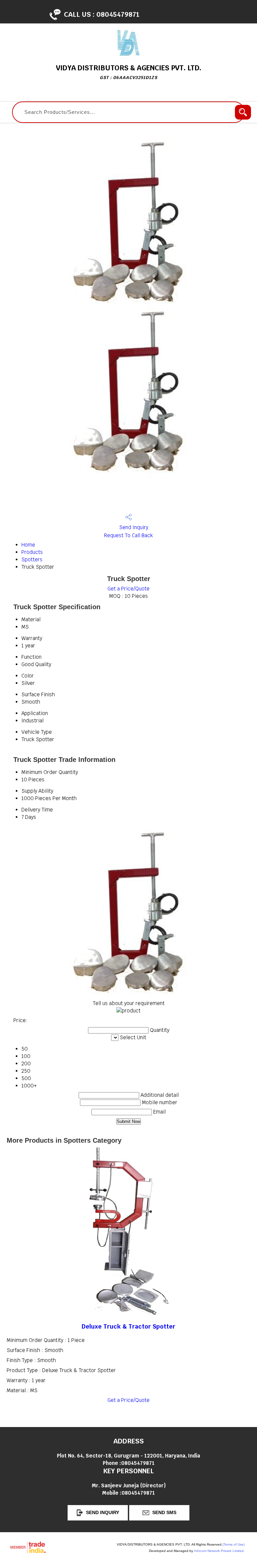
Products (32, 552)
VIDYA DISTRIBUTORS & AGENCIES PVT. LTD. (128, 71)
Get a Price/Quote (128, 588)
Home (28, 545)
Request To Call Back (128, 535)
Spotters (31, 559)
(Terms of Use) (234, 1544)
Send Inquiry (133, 527)
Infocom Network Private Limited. (219, 1551)
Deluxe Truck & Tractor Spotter (128, 1326)
